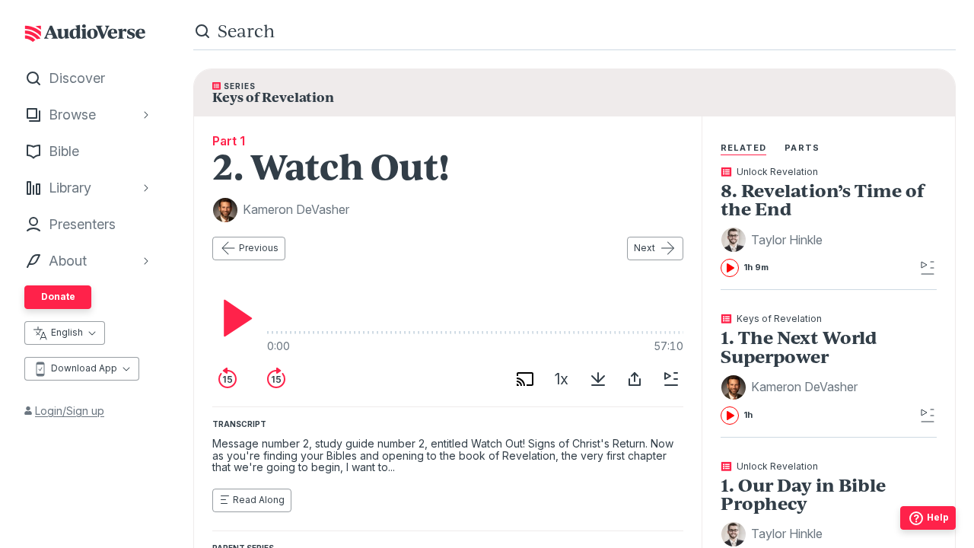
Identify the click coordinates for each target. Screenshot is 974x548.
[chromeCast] (525, 379)
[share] (634, 379)
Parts (802, 147)
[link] (829, 222)
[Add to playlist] (671, 379)
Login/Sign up (69, 410)
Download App (84, 368)
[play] (233, 318)
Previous (259, 247)
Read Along (259, 499)
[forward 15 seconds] (276, 379)
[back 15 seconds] (227, 379)
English (67, 332)
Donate (58, 296)
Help (938, 517)
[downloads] (598, 379)
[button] (774, 240)
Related (744, 147)
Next (644, 247)
